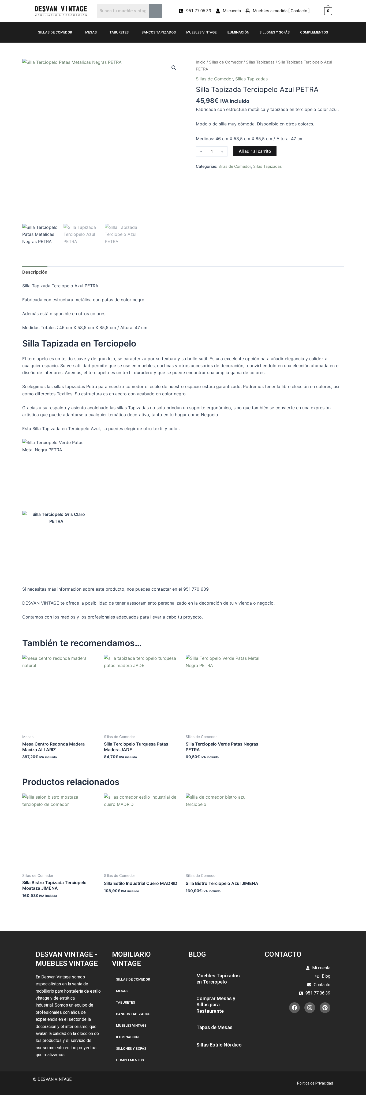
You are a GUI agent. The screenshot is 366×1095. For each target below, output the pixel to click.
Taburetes (119, 32)
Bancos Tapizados (158, 32)
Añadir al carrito (255, 151)
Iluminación (238, 32)
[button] (174, 68)
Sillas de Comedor (55, 32)
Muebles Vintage (201, 32)
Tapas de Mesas (214, 1027)
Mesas (91, 32)
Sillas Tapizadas (260, 62)
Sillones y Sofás (274, 32)
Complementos (314, 32)
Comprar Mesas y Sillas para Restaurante (215, 1005)
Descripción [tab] (34, 272)
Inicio (201, 62)
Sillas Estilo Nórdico (219, 1045)
